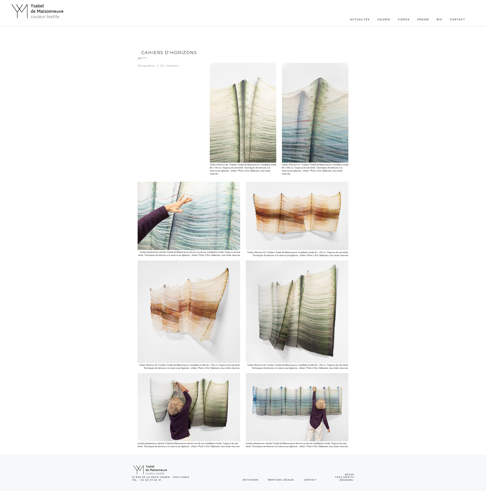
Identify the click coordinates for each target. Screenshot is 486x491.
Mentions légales (281, 480)
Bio (439, 19)
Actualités (360, 19)
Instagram (250, 480)
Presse (423, 19)
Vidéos (404, 19)
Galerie (383, 19)
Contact (457, 19)
